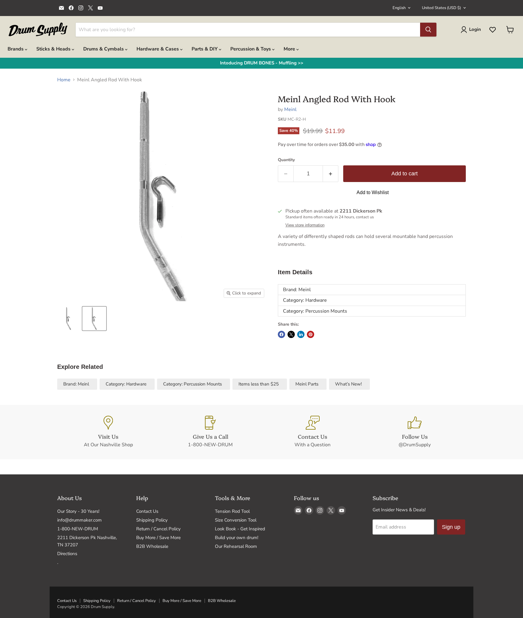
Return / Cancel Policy (158, 529)
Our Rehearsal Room (236, 546)
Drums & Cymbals (104, 49)
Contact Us (147, 511)
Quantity (286, 160)
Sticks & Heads (54, 49)
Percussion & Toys (251, 49)
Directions (67, 554)
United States (441, 8)
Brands (16, 49)
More (290, 49)
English (399, 8)
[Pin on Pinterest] (310, 334)
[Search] (428, 30)
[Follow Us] (415, 432)
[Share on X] (291, 334)
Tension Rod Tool (232, 511)
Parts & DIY (205, 49)
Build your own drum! (236, 538)
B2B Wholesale (152, 546)
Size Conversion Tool (235, 520)
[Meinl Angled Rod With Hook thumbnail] (69, 318)
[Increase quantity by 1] (330, 173)
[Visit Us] (108, 432)
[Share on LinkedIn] (300, 334)
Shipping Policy (152, 520)
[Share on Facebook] (281, 334)
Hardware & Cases (158, 49)
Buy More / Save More (158, 538)
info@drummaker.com (79, 520)
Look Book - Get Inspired (240, 529)
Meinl (290, 109)
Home (64, 80)
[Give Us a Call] (211, 432)
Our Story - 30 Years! (78, 511)
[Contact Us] (313, 432)
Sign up (451, 527)
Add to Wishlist (373, 192)
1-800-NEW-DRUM (77, 529)
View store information (304, 225)
